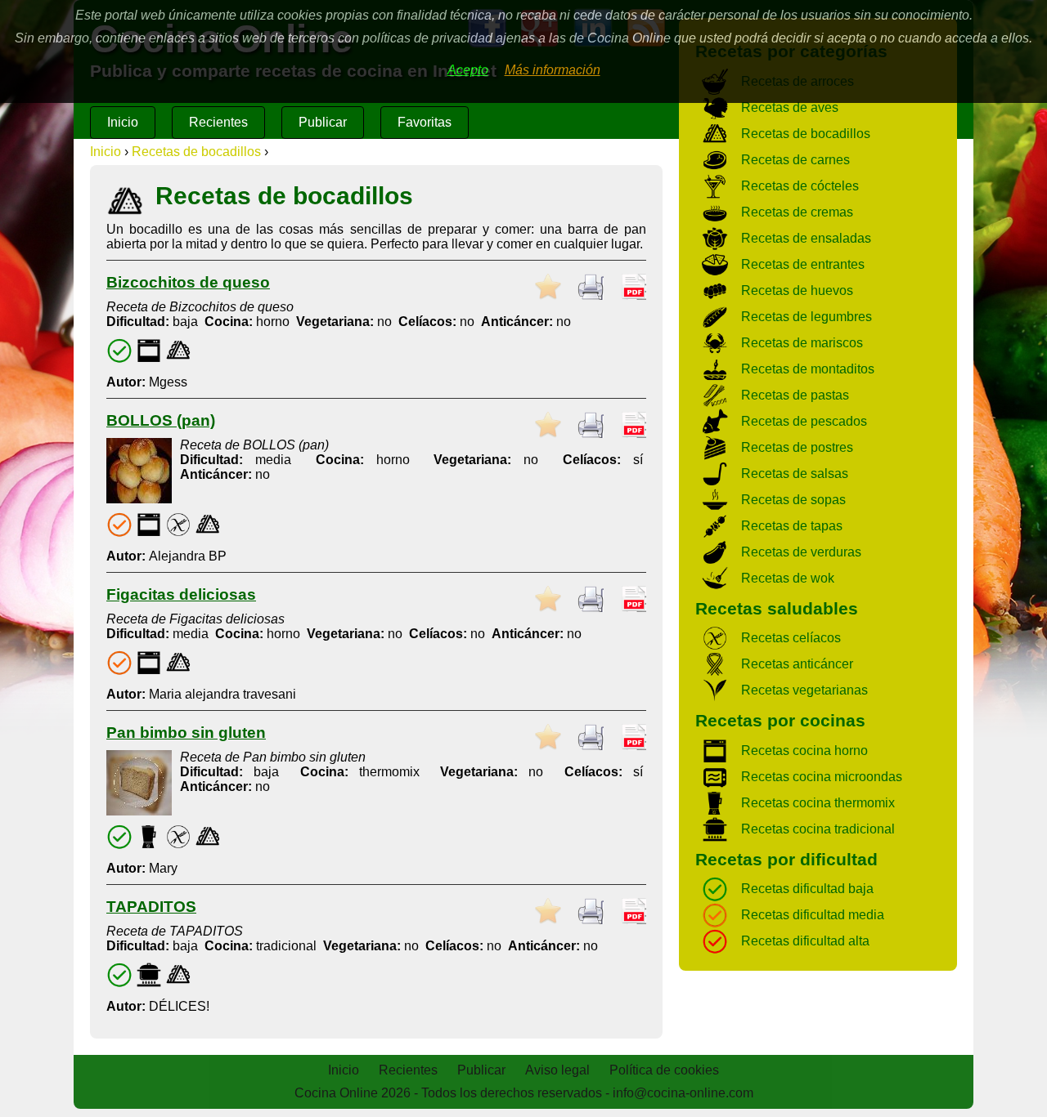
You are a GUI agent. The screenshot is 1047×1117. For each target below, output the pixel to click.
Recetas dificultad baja (807, 889)
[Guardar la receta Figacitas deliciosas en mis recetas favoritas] (548, 599)
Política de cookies (664, 1070)
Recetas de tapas (792, 526)
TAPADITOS (151, 906)
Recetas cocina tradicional (818, 829)
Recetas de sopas (793, 500)
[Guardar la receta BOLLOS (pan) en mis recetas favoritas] (548, 425)
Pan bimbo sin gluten (186, 732)
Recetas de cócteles (800, 186)
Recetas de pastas (795, 395)
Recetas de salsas (794, 473)
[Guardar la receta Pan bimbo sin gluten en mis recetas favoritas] (548, 737)
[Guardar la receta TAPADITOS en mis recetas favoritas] (548, 911)
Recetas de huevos (797, 290)
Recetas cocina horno (804, 750)
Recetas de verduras (801, 552)
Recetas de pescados (804, 421)
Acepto (467, 70)
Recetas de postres (797, 447)
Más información (552, 70)
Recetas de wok (787, 578)
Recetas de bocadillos (196, 152)
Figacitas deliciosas (181, 594)
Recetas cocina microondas (821, 777)
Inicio (122, 122)
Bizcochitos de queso (188, 282)
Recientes (218, 122)
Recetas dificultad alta (805, 941)
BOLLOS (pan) (160, 420)
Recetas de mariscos (802, 343)
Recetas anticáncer (797, 664)
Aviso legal (557, 1070)
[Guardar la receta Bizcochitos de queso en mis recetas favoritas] (548, 287)
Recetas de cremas (797, 212)
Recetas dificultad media (812, 915)
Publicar (323, 122)
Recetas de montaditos (807, 369)
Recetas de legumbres (806, 317)
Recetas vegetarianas (804, 690)
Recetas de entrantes (803, 264)
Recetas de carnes (795, 160)
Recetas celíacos (791, 638)
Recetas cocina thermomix (818, 803)
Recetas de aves (789, 107)
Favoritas (425, 122)
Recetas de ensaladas (806, 238)
